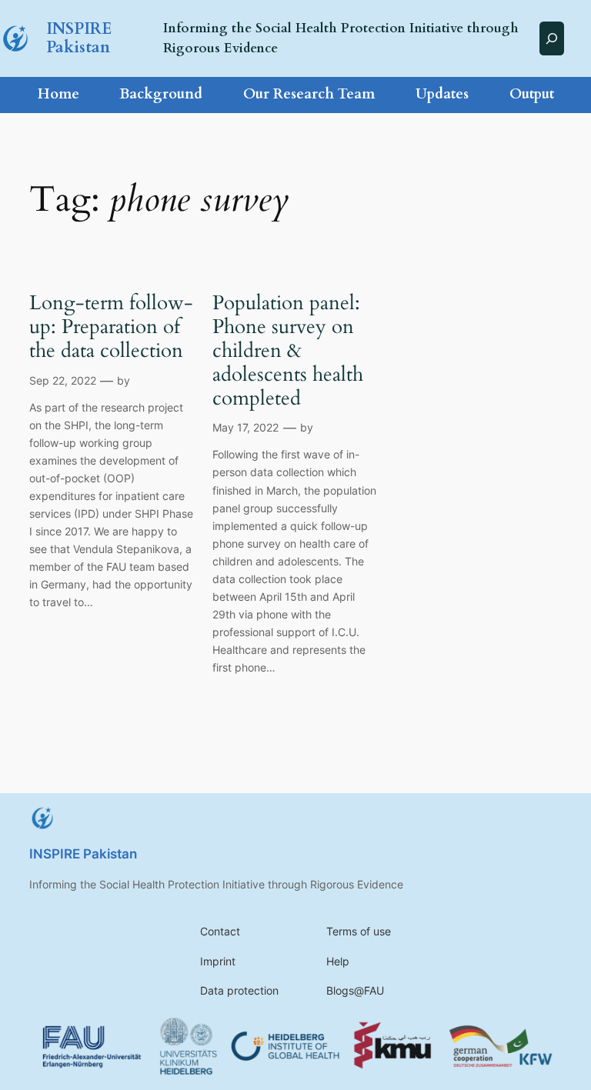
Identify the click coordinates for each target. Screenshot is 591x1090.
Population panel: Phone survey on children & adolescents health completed (287, 351)
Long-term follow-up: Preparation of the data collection (111, 327)
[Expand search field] (551, 38)
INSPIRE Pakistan (79, 38)
